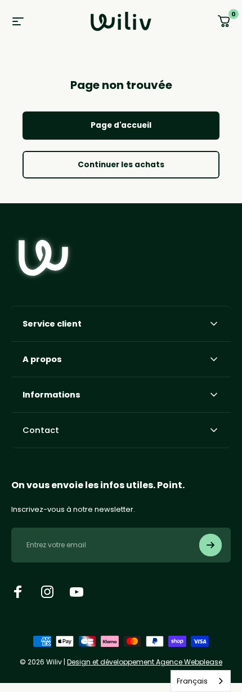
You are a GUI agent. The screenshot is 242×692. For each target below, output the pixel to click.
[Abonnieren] (210, 545)
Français (192, 681)
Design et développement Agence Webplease (144, 662)
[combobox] (201, 681)
